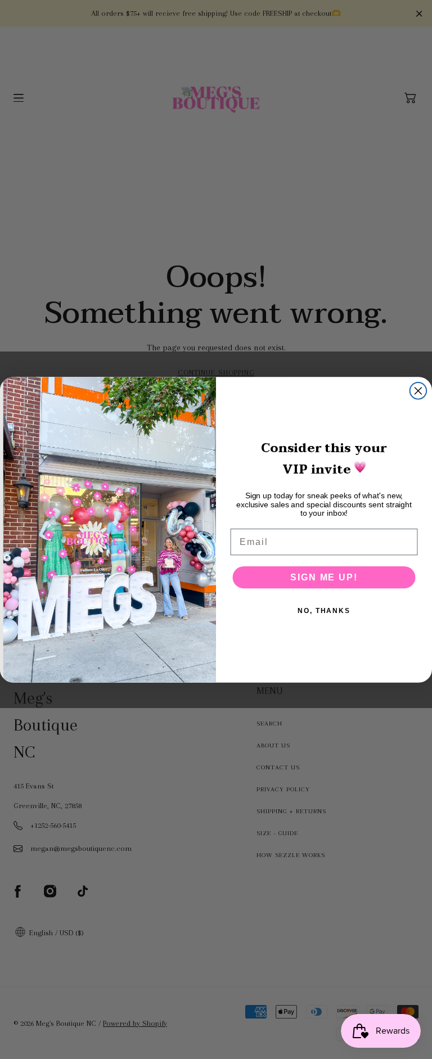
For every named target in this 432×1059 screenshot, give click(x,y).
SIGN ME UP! (323, 577)
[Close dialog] (418, 390)
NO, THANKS (324, 610)
